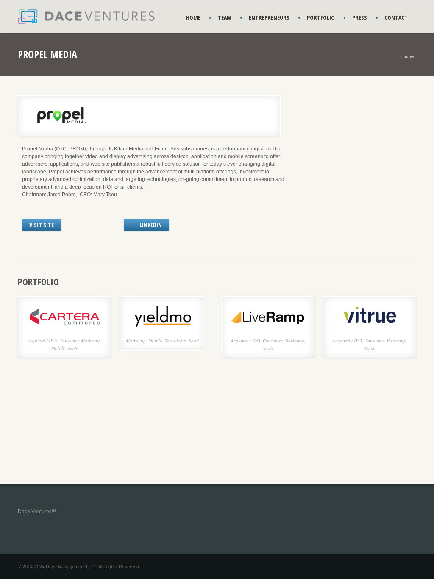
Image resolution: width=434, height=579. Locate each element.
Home (407, 56)
